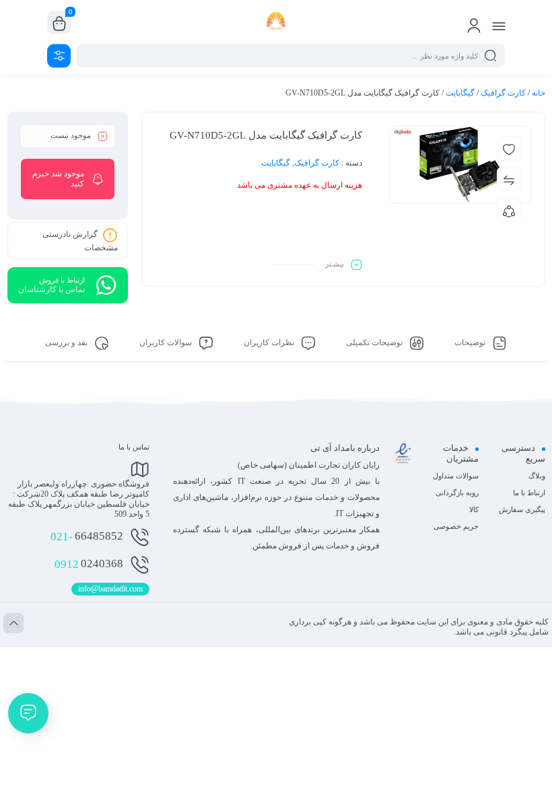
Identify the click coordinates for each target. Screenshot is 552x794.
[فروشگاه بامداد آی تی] (276, 22)
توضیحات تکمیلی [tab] (375, 342)
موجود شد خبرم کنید (58, 178)
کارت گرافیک (503, 93)
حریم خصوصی (456, 526)
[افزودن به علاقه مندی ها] (509, 148)
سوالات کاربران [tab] (166, 342)
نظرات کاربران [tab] (270, 342)
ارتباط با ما (529, 493)
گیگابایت (460, 93)
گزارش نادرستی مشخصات (80, 240)
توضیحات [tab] (470, 342)
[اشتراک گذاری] (509, 210)
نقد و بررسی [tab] (67, 342)
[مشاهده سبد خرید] (59, 23)
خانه (538, 93)
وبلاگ (536, 476)
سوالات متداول (456, 476)
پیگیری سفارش (522, 509)
